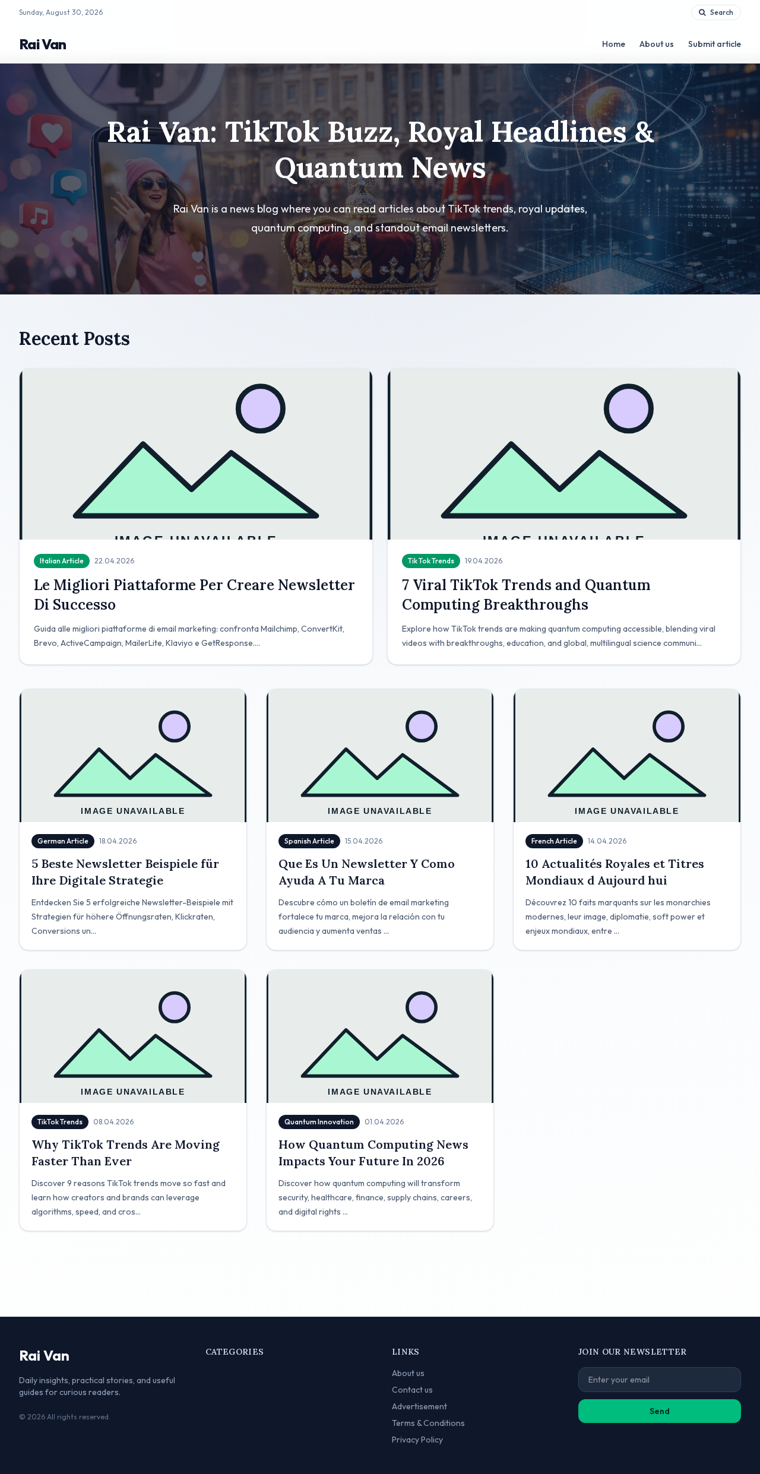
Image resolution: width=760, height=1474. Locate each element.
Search (721, 12)
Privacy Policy (417, 1439)
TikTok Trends (60, 1121)
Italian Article (62, 560)
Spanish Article (309, 840)
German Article (62, 840)
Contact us (412, 1389)
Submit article (714, 44)
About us (656, 44)
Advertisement (419, 1406)
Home (613, 44)
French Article (554, 840)
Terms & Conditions (428, 1423)
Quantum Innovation (319, 1121)
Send (660, 1411)
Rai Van (42, 44)
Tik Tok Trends (431, 560)
